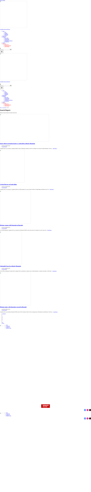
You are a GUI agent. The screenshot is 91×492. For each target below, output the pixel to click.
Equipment (6, 34)
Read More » (55, 148)
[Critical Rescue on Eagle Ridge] (12, 182)
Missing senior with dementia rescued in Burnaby (13, 307)
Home (1, 107)
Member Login (8, 328)
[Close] (1, 51)
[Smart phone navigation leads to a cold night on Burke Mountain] (24, 141)
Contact (3, 42)
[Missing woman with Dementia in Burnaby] (15, 223)
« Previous (4, 313)
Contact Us (8, 327)
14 (2, 322)
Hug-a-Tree (6, 97)
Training (5, 33)
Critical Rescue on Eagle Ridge (8, 184)
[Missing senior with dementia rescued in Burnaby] (15, 304)
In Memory (6, 94)
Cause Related (6, 46)
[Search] (0, 48)
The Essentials (6, 38)
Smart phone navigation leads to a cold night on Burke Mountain (17, 143)
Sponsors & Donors (7, 45)
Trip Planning (6, 39)
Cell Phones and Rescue (8, 40)
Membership (4, 95)
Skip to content (2, 0)
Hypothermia (6, 41)
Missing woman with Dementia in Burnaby (11, 225)
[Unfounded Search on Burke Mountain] (11, 263)
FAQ (5, 32)
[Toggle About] (90, 90)
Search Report (4, 107)
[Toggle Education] (90, 96)
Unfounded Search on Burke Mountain (10, 266)
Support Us (8, 326)
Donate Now (6, 44)
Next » (3, 323)
